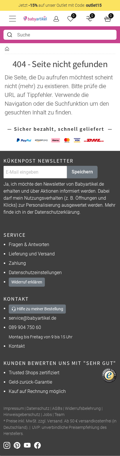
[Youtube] (29, 445)
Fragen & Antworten (29, 244)
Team (59, 414)
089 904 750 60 (25, 327)
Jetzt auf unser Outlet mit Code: (60, 5)
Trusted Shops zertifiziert (34, 372)
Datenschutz (38, 408)
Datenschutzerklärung (57, 212)
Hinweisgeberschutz (21, 414)
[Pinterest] (19, 445)
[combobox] (60, 35)
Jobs (47, 414)
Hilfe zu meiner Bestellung (39, 309)
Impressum (13, 408)
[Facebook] (38, 445)
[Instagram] (8, 445)
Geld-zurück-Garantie (30, 382)
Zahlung (17, 263)
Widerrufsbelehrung (83, 408)
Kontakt (17, 346)
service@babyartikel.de (32, 318)
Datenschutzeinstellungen (35, 272)
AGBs (57, 408)
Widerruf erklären (26, 282)
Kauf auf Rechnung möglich (37, 391)
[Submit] (10, 34)
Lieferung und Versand (32, 254)
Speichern (82, 172)
